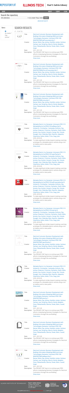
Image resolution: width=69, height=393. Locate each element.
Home (3, 11)
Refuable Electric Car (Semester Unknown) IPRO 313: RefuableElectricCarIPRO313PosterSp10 (49, 209)
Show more (36, 58)
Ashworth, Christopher (40, 128)
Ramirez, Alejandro (58, 134)
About (50, 11)
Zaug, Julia (56, 136)
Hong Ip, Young (51, 132)
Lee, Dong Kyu (43, 44)
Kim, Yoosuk (60, 132)
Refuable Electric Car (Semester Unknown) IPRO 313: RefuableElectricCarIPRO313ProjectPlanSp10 (49, 153)
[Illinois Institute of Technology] (13, 383)
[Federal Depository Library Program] (65, 387)
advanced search (43, 21)
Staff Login (49, 390)
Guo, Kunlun (42, 132)
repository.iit (8, 5)
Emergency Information (36, 390)
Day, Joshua (45, 42)
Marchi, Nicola (52, 44)
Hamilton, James (55, 42)
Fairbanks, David (56, 130)
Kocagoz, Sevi (37, 134)
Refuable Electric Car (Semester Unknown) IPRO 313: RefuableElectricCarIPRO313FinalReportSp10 (49, 125)
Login (65, 11)
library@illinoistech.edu (23, 390)
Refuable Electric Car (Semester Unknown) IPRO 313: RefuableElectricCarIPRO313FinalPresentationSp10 (49, 181)
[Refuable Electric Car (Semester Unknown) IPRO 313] (19, 273)
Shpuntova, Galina (38, 136)
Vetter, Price (49, 136)
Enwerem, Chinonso (44, 130)
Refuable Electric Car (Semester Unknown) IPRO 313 (49, 266)
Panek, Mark (55, 46)
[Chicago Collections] (52, 387)
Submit (58, 11)
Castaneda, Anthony (54, 128)
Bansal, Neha (37, 42)
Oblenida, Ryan (46, 134)
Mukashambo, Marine (44, 46)
